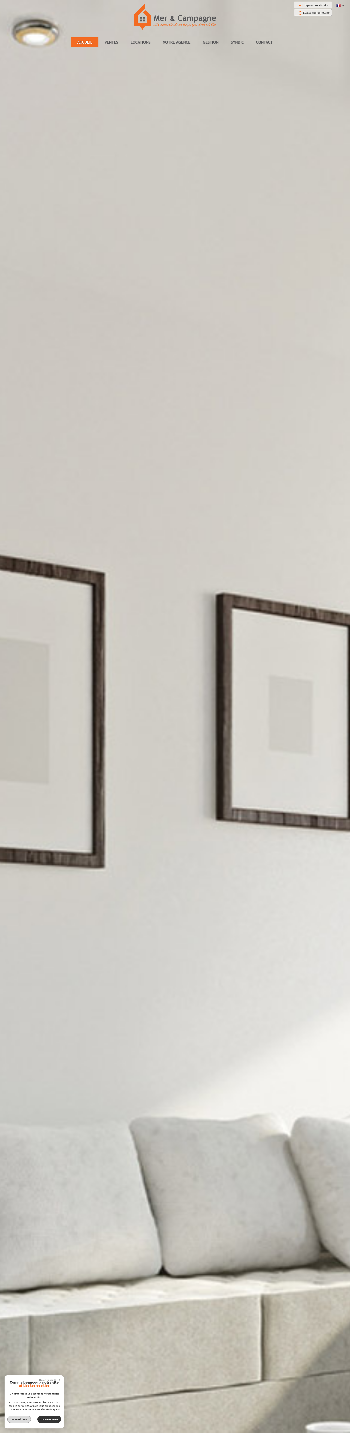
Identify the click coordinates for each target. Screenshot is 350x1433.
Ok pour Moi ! (49, 1419)
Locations (140, 42)
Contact (264, 42)
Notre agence (176, 42)
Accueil (84, 42)
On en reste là (47, 1380)
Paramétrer (19, 1419)
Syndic (237, 42)
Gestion (210, 42)
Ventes (111, 42)
